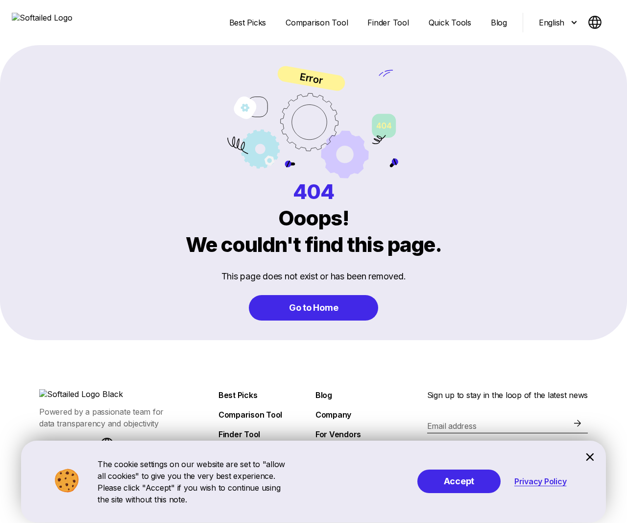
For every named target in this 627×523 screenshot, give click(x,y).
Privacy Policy (540, 481)
